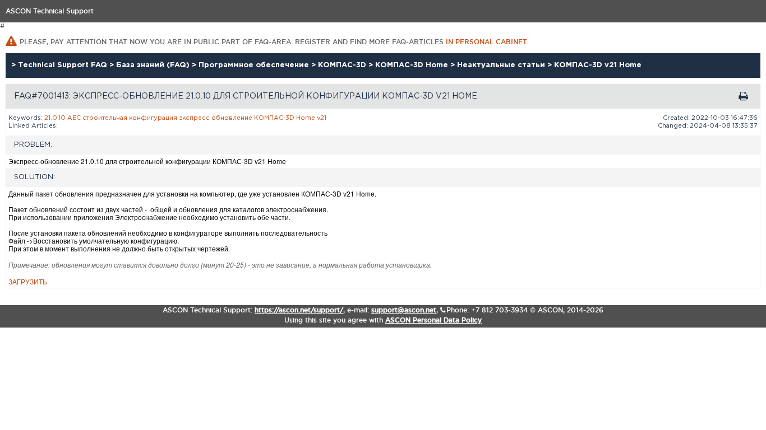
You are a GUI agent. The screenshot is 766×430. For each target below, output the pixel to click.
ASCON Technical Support (50, 11)
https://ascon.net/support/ (299, 310)
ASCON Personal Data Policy (433, 320)
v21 (321, 118)
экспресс (194, 118)
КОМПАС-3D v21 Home (598, 65)
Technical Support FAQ (63, 65)
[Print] (743, 96)
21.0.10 (55, 118)
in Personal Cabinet (486, 41)
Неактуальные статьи (502, 65)
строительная (104, 118)
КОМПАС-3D (343, 65)
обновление (231, 118)
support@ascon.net (403, 310)
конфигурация (153, 118)
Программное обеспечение (255, 65)
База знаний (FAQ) (154, 65)
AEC (74, 118)
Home (305, 118)
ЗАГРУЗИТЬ (27, 281)
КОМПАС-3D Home (412, 65)
